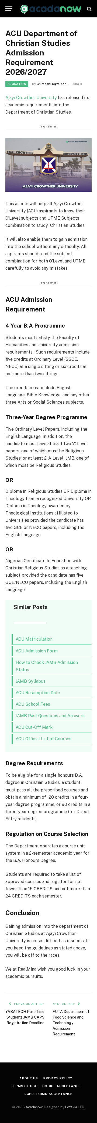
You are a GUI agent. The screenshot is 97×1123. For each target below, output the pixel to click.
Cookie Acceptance (61, 1086)
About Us (28, 1078)
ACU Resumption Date (38, 692)
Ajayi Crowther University (31, 97)
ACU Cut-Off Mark (34, 727)
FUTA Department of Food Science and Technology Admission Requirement (71, 1022)
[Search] (89, 9)
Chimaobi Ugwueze (51, 84)
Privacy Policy (57, 1078)
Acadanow (34, 1107)
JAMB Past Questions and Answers (50, 715)
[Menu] (8, 9)
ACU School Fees (33, 704)
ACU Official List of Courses (43, 738)
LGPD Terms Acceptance (49, 1094)
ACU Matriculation (35, 639)
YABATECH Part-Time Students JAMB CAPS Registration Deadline (24, 1017)
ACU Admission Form (37, 650)
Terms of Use (24, 1086)
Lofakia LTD (74, 1107)
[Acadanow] (51, 8)
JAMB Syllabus (31, 681)
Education (17, 83)
